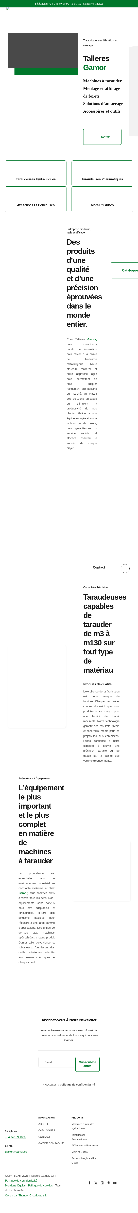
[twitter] (95, 1182)
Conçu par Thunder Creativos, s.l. (26, 1195)
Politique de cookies (40, 1185)
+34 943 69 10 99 (58, 3)
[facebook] (89, 1182)
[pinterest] (108, 1182)
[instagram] (102, 1182)
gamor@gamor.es (93, 3)
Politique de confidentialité (21, 1180)
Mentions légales (15, 1185)
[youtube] (114, 1182)
